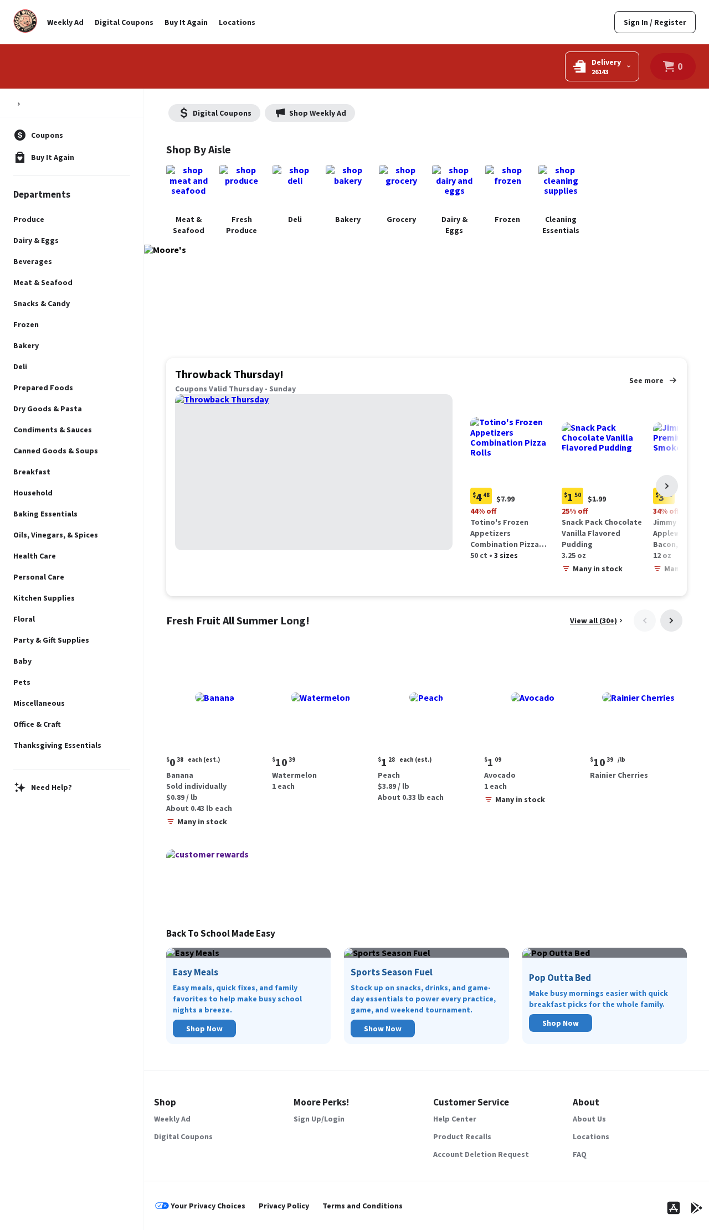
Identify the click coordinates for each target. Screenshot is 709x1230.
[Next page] (667, 486)
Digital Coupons (124, 22)
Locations (237, 22)
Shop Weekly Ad (317, 113)
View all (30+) (593, 621)
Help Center (454, 1119)
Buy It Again (186, 22)
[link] (655, 22)
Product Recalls (462, 1136)
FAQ (580, 1154)
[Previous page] (645, 620)
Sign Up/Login (319, 1119)
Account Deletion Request (481, 1154)
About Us (589, 1119)
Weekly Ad (65, 22)
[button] (513, 479)
